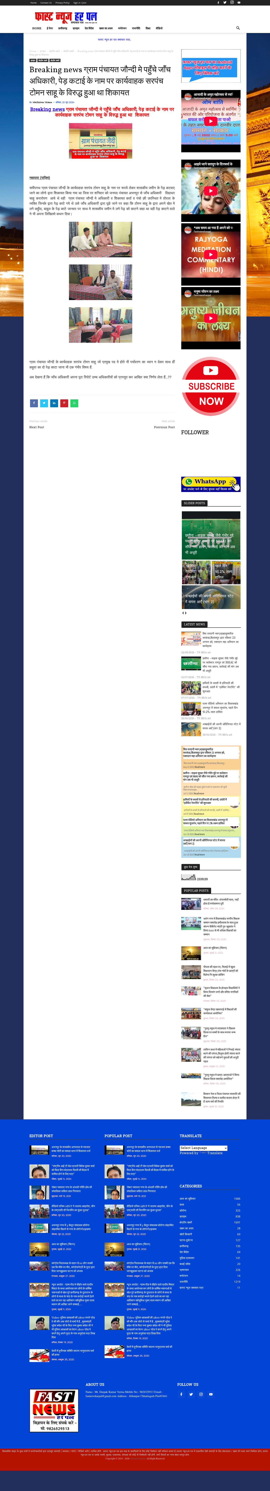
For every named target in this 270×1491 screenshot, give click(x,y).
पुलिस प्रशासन (187, 1258)
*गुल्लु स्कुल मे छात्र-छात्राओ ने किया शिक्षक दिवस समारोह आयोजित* (221, 1077)
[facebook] (218, 3)
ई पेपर (50, 28)
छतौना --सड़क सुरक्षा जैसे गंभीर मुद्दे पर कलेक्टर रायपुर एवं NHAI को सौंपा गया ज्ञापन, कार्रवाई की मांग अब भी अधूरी (221, 664)
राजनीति (136, 28)
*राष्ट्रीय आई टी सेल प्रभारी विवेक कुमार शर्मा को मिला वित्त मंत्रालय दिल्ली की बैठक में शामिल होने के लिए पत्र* (73, 1170)
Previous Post (164, 427)
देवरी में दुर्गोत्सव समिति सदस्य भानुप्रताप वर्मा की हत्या (73, 1353)
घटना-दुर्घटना (186, 1240)
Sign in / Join (80, 2)
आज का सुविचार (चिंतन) (215, 948)
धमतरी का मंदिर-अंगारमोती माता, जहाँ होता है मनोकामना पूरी (221, 902)
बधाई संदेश (185, 1264)
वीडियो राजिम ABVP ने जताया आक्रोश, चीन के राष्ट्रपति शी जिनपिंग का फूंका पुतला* (73, 1208)
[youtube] (238, 3)
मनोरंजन (122, 28)
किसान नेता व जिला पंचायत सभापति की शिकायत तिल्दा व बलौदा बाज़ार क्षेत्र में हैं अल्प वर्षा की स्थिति (222, 1098)
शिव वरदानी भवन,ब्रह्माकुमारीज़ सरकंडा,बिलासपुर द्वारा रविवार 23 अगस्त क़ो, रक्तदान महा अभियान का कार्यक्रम (221, 640)
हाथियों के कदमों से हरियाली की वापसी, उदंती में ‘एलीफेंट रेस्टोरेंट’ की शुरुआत (221, 687)
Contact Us (46, 2)
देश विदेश (89, 28)
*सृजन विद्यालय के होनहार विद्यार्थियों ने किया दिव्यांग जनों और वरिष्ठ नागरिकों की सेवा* (221, 992)
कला (182, 1204)
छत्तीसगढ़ (62, 28)
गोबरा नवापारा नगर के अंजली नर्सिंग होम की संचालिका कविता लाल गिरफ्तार (72, 1189)
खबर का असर (106, 28)
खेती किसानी (186, 1234)
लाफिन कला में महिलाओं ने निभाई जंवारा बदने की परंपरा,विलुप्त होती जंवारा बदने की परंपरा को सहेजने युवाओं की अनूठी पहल (221, 1056)
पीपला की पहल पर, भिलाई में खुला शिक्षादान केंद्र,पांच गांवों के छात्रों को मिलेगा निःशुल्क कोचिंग (220, 971)
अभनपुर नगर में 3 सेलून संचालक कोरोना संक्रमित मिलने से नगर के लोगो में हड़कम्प (71, 1227)
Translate (215, 1153)
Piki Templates (41, 1467)
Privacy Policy (63, 2)
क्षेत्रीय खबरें (55, 60)
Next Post (36, 427)
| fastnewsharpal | (137, 1458)
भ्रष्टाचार (184, 1270)
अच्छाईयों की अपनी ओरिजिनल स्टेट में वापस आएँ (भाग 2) (222, 726)
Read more (200, 767)
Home (33, 2)
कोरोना (183, 1210)
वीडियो (159, 28)
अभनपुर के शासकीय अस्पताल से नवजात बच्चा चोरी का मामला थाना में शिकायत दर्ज (71, 1149)
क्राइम (76, 28)
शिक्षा (148, 28)
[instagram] (232, 3)
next (185, 612)
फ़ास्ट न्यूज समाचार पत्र (191, 1287)
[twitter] (225, 3)
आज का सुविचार (187, 1198)
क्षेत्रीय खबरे (43, 60)
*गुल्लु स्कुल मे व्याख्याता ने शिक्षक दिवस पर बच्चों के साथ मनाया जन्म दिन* (219, 1032)
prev (182, 612)
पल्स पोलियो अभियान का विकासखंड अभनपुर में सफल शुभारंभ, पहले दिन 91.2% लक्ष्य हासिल (220, 708)
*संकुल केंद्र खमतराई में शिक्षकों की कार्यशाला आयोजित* (220, 1011)
